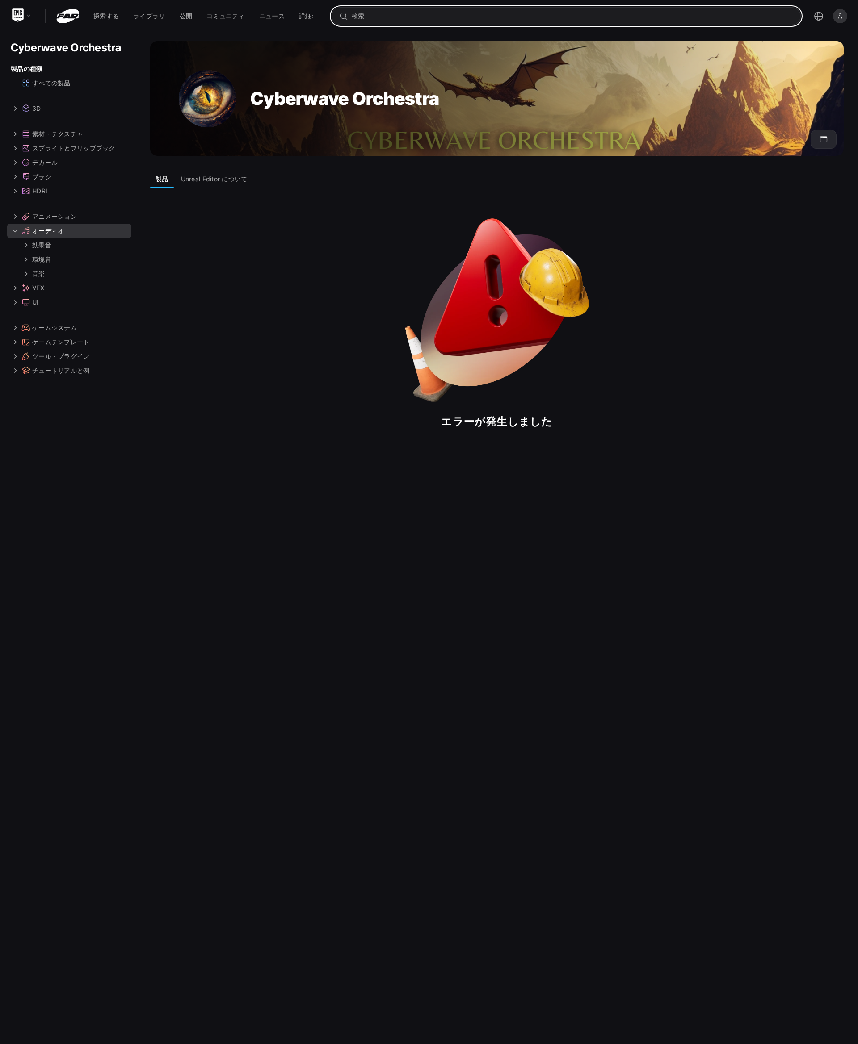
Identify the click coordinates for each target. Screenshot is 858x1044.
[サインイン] (840, 16)
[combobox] (572, 16)
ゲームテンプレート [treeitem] (61, 342)
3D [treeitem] (36, 108)
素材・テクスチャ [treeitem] (57, 134)
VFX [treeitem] (38, 288)
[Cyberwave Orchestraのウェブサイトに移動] (823, 139)
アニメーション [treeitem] (54, 216)
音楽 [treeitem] (38, 273)
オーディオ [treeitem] (48, 230)
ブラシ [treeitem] (41, 176)
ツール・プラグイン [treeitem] (61, 356)
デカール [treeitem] (45, 162)
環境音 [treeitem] (41, 259)
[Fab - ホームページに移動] (67, 16)
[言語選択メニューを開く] (819, 16)
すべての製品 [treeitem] (51, 83)
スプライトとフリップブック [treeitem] (73, 148)
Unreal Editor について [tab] (214, 179)
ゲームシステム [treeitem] (54, 327)
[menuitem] (106, 16)
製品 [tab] (162, 179)
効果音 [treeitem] (41, 245)
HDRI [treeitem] (39, 191)
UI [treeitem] (35, 302)
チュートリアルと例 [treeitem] (61, 370)
